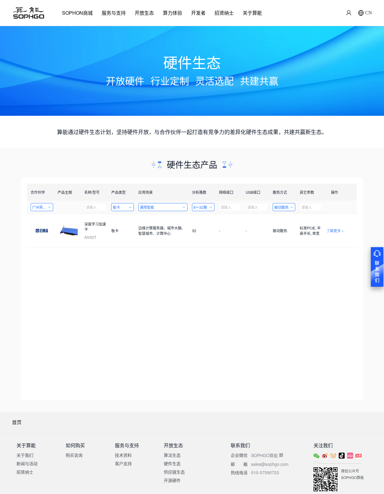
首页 (17, 422)
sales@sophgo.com (270, 464)
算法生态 (172, 455)
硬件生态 (172, 463)
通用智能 (147, 207)
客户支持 (123, 463)
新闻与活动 (27, 463)
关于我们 (24, 455)
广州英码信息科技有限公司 (42, 207)
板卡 (116, 207)
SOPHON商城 (77, 12)
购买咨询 (74, 455)
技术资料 (123, 455)
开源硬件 (172, 480)
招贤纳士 (224, 12)
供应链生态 (174, 472)
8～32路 (200, 207)
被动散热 (281, 207)
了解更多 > (335, 230)
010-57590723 (265, 472)
